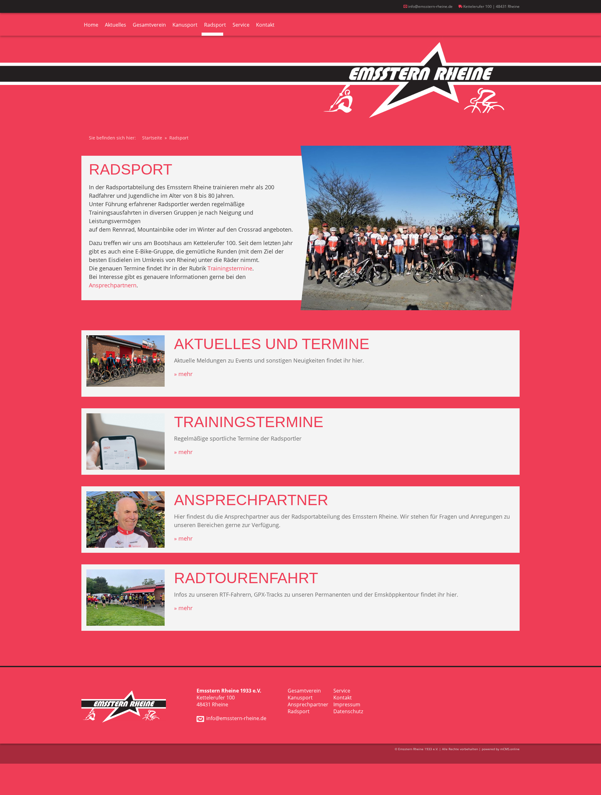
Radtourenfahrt (246, 578)
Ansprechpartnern (112, 285)
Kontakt (265, 24)
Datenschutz (348, 711)
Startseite (152, 138)
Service (241, 24)
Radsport (215, 24)
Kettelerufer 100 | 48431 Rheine (491, 6)
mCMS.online (510, 749)
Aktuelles (115, 24)
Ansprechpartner (251, 500)
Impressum (346, 704)
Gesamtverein (149, 24)
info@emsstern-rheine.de (430, 6)
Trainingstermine (230, 268)
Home (91, 24)
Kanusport (185, 24)
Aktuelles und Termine (271, 344)
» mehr (183, 374)
